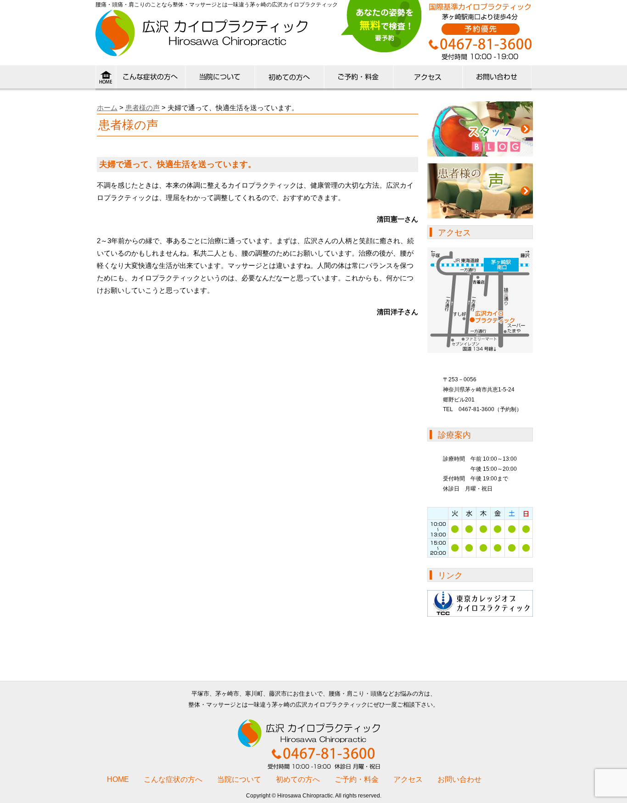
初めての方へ (289, 79)
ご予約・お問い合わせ (497, 79)
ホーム (107, 108)
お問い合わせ (459, 779)
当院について (219, 79)
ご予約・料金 (357, 779)
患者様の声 (142, 108)
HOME (105, 79)
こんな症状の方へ (150, 79)
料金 (358, 79)
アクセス (427, 79)
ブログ (480, 128)
